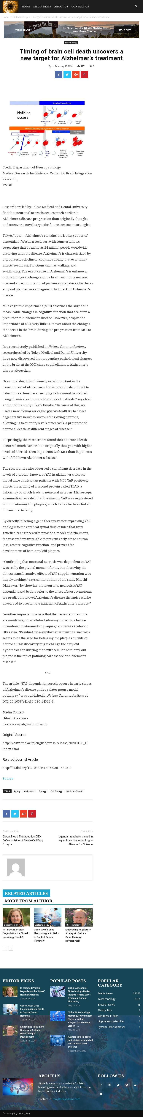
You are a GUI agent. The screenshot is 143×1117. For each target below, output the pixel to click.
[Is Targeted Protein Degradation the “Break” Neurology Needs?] (16, 917)
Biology (42, 791)
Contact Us (80, 6)
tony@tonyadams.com (66, 1099)
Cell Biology (56, 791)
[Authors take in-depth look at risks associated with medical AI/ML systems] (57, 1040)
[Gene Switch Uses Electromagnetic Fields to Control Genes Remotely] (47, 917)
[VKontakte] (135, 1085)
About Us (61, 6)
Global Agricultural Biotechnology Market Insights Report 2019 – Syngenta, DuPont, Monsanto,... (80, 995)
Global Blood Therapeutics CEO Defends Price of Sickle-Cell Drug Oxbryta (23, 840)
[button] (135, 6)
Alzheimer (29, 791)
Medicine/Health (74, 791)
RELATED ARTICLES (26, 893)
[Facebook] (101, 1085)
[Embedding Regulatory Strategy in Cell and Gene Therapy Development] (79, 917)
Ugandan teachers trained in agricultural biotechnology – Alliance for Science (76, 840)
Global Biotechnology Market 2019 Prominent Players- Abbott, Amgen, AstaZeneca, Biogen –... (80, 1019)
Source (8, 778)
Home (26, 6)
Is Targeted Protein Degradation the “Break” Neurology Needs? (16, 933)
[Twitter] (118, 1085)
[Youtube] (101, 1094)
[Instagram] (109, 1085)
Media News (42, 6)
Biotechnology (20, 17)
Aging (17, 791)
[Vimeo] (127, 1085)
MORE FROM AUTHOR (29, 901)
